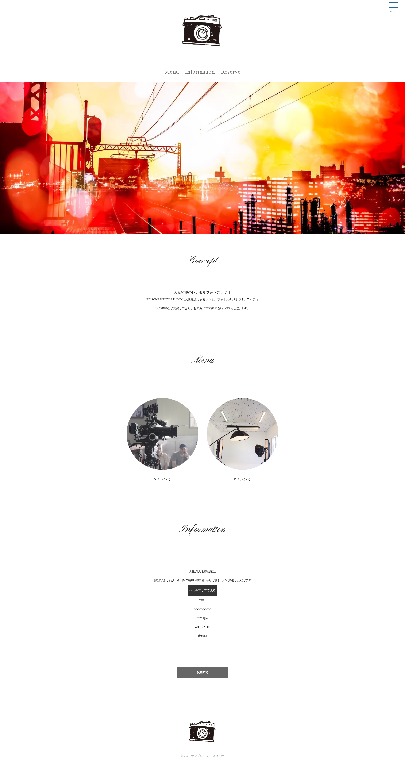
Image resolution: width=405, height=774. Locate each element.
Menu (172, 71)
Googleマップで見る (202, 590)
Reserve (230, 71)
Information (200, 71)
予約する (202, 672)
